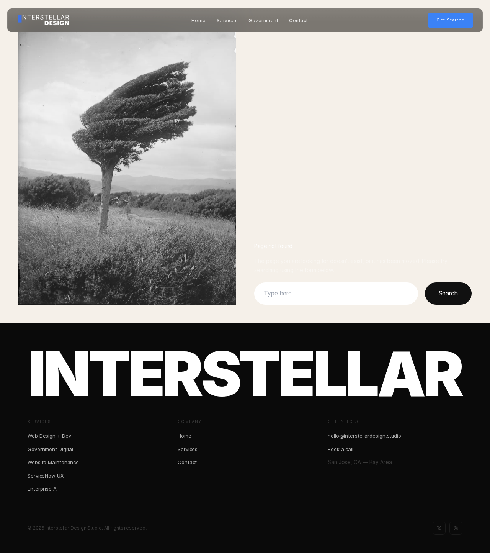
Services (227, 20)
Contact (298, 20)
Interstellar (245, 374)
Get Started (450, 20)
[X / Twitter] (439, 528)
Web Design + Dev (49, 436)
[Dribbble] (455, 528)
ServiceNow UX (46, 476)
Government (263, 20)
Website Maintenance (53, 462)
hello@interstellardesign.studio (364, 436)
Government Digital (50, 449)
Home (198, 20)
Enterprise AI (43, 489)
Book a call (340, 449)
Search (448, 293)
